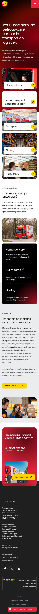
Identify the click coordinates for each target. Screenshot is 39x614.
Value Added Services (10, 515)
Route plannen (7, 560)
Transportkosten (8, 508)
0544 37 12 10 (7, 545)
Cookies (19, 597)
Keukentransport (8, 531)
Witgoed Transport (9, 526)
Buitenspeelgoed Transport (12, 536)
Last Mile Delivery (8, 513)
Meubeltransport (8, 524)
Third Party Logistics (9, 510)
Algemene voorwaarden (19, 600)
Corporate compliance (20, 604)
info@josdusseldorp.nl (10, 547)
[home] (5, 4)
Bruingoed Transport (9, 529)
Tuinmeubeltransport (9, 534)
